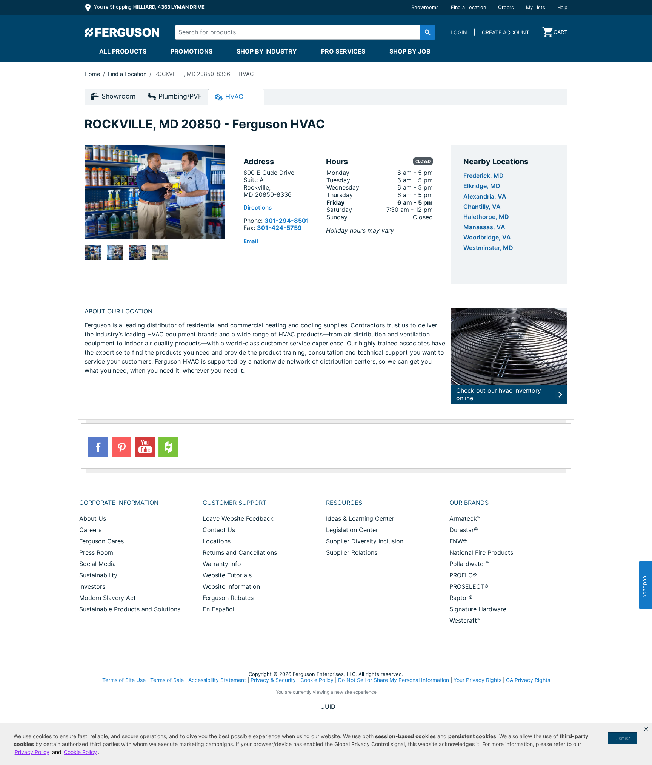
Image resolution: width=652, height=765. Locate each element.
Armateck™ (465, 518)
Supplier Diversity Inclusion (364, 541)
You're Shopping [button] (148, 7)
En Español (218, 609)
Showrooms (425, 7)
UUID (327, 706)
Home (92, 74)
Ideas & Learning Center (360, 518)
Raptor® (461, 598)
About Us (92, 518)
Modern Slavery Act (107, 598)
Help (562, 7)
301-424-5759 (279, 227)
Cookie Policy (317, 680)
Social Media (97, 564)
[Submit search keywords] (427, 32)
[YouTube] (145, 447)
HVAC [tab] (233, 96)
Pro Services (343, 51)
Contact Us (219, 530)
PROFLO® (463, 575)
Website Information (231, 586)
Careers (90, 530)
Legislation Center (352, 530)
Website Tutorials (227, 575)
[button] (645, 729)
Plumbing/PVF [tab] (179, 96)
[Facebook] (98, 447)
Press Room (96, 552)
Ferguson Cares (101, 541)
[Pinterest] (121, 447)
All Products (122, 51)
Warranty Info (222, 564)
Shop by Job (410, 51)
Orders (506, 7)
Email (250, 241)
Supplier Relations (351, 552)
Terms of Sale (167, 680)
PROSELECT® (469, 586)
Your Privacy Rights (477, 680)
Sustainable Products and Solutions (129, 609)
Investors (92, 586)
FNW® (458, 541)
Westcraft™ (465, 620)
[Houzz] (168, 447)
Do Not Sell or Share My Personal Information (393, 680)
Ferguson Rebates (228, 598)
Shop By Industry (267, 51)
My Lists (535, 7)
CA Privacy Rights (528, 680)
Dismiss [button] (622, 738)
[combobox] (299, 32)
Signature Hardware (477, 609)
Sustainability (98, 575)
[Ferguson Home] (122, 32)
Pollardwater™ (469, 564)
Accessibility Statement (217, 680)
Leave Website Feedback (238, 518)
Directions (257, 207)
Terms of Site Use (124, 680)
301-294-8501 (286, 220)
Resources (344, 502)
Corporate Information (118, 502)
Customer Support (234, 502)
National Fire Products (481, 552)
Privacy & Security (273, 680)
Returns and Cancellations (240, 552)
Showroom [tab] (117, 96)
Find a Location (468, 7)
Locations (217, 541)
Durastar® (463, 530)
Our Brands (469, 502)
